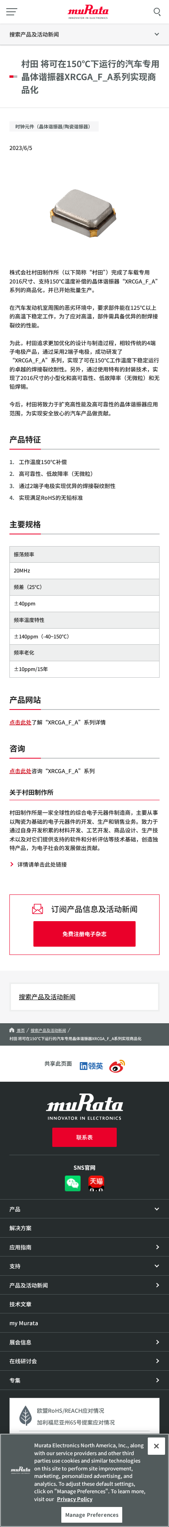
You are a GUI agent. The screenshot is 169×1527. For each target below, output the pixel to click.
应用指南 (20, 1247)
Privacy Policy (74, 1499)
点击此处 (20, 722)
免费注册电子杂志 (84, 934)
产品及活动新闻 (28, 1285)
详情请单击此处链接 (42, 864)
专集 (14, 1380)
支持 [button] (14, 1266)
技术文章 (20, 1304)
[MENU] (12, 12)
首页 (20, 1030)
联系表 (84, 1137)
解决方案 (20, 1228)
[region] (84, 1480)
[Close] (156, 1446)
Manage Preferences (91, 1514)
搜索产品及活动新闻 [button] (34, 34)
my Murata (23, 1323)
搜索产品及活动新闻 (47, 996)
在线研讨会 (23, 1361)
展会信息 (20, 1342)
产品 (14, 1209)
